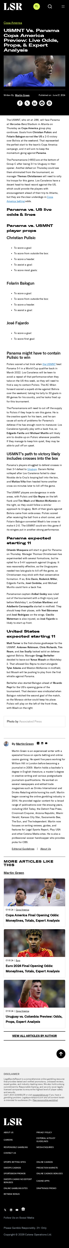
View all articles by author (34, 1036)
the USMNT (49, 364)
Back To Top (60, 1053)
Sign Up (36, 6)
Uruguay (32, 469)
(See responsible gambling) (45, 1100)
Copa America (13, 23)
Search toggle (50, 6)
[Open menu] (63, 6)
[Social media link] (20, 103)
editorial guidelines (23, 848)
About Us (45, 848)
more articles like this (29, 863)
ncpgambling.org (40, 1095)
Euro (18, 960)
